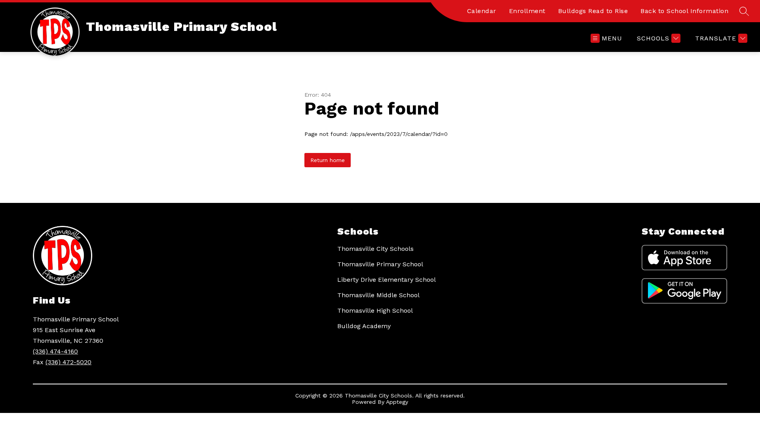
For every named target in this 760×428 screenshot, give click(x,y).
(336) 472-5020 (68, 362)
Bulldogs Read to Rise (593, 11)
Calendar (481, 11)
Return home (327, 160)
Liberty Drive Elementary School (386, 279)
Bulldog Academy (364, 326)
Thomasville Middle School (378, 295)
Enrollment (527, 11)
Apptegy (397, 402)
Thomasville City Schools (375, 248)
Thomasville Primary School (380, 264)
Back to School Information (684, 11)
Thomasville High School (375, 310)
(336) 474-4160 (55, 351)
